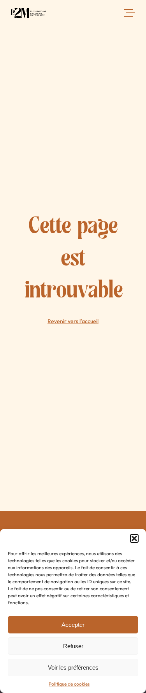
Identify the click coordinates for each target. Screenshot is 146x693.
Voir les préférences (73, 667)
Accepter (73, 624)
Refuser (73, 646)
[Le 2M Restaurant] (28, 14)
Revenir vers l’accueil (73, 321)
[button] (134, 538)
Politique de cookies (69, 684)
